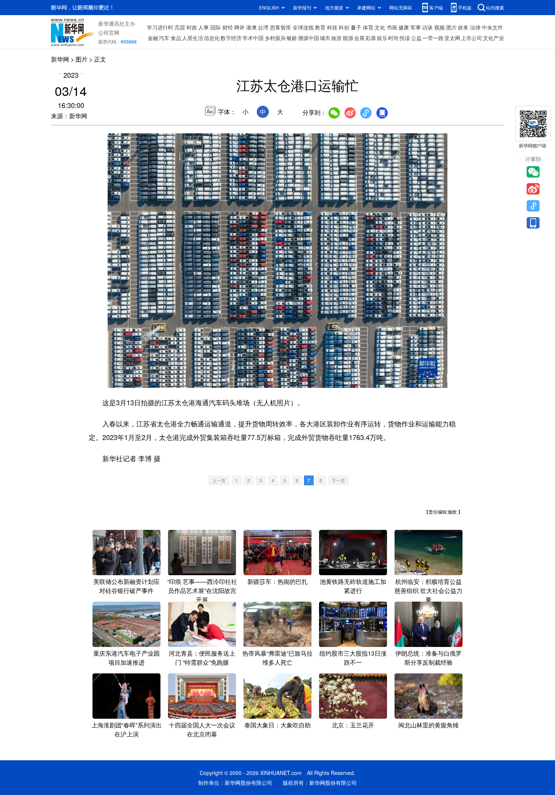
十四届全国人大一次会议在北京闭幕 (202, 729)
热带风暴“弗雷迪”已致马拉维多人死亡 (277, 658)
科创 (344, 27)
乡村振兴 (275, 38)
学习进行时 (160, 27)
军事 (415, 27)
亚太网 (452, 38)
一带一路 (433, 38)
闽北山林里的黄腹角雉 (428, 725)
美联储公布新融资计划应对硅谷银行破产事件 (126, 586)
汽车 (164, 38)
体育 (368, 27)
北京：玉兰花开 (353, 725)
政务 (463, 27)
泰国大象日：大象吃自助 (277, 725)
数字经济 (231, 38)
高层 (179, 27)
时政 (192, 27)
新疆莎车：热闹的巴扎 (277, 581)
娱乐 (382, 38)
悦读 (404, 38)
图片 (451, 27)
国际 (215, 27)
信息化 (212, 38)
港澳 (251, 27)
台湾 (263, 27)
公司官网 (108, 32)
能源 (348, 38)
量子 (356, 27)
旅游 (336, 38)
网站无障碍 (400, 7)
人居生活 (192, 38)
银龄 (292, 38)
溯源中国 (308, 38)
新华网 (60, 59)
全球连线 (303, 27)
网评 (239, 27)
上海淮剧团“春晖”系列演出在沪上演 (126, 729)
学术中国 (253, 38)
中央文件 (492, 27)
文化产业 (493, 38)
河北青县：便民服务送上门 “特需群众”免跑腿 (202, 658)
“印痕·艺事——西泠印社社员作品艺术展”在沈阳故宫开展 (202, 590)
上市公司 (471, 38)
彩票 (370, 38)
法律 (475, 27)
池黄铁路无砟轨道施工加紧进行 (353, 586)
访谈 (427, 27)
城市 (325, 38)
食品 (176, 38)
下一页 (338, 480)
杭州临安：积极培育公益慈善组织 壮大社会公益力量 (428, 590)
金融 (153, 38)
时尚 (393, 38)
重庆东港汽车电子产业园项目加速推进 (126, 658)
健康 (403, 27)
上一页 (219, 480)
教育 (320, 27)
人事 (203, 27)
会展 (359, 38)
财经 (227, 27)
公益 (416, 38)
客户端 (436, 7)
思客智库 (280, 27)
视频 (439, 27)
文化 (380, 27)
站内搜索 (495, 7)
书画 (392, 27)
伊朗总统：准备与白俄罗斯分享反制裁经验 (428, 658)
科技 (332, 27)
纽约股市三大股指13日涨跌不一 (353, 658)
